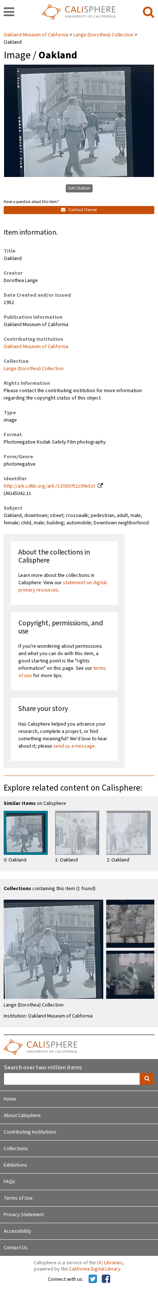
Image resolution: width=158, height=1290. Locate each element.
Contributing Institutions (30, 1132)
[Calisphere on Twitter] (93, 1279)
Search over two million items (43, 1068)
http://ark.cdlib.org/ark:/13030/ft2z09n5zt (49, 486)
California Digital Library (95, 1269)
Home (10, 1099)
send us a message (74, 746)
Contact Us (16, 1247)
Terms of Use (18, 1198)
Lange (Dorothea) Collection (103, 35)
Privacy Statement (24, 1214)
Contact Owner (82, 210)
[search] (148, 12)
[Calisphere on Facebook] (106, 1279)
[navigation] (9, 12)
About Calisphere (22, 1115)
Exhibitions (15, 1165)
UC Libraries (110, 1262)
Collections (16, 1148)
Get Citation (79, 188)
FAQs (9, 1181)
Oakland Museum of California (36, 35)
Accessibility (17, 1231)
